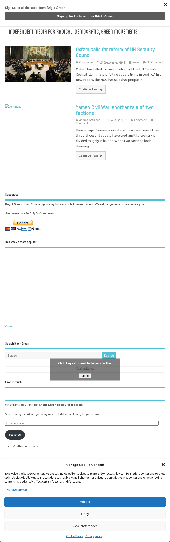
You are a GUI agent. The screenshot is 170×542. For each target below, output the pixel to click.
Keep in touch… (14, 382)
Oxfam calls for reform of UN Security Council (115, 52)
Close (8, 326)
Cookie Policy (74, 536)
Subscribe (15, 434)
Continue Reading (91, 89)
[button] (163, 465)
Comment (140, 120)
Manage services (17, 489)
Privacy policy (93, 536)
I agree (85, 375)
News (135, 62)
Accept (85, 502)
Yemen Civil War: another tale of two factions (115, 110)
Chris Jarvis (86, 62)
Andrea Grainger (89, 120)
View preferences (85, 526)
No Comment (155, 62)
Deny (85, 514)
